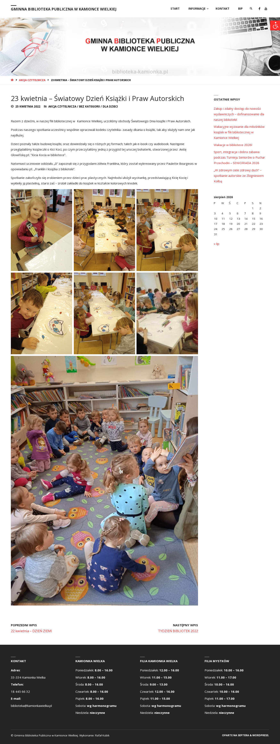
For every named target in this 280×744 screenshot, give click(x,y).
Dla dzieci (110, 106)
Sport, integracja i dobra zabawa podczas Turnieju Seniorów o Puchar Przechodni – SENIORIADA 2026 (239, 157)
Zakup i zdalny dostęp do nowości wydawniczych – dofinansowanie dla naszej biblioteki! (239, 114)
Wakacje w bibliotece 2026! (233, 145)
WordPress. (260, 735)
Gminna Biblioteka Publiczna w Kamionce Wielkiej (63, 9)
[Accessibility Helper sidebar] (275, 25)
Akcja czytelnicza (32, 80)
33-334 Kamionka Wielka (28, 677)
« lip (216, 244)
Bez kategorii (89, 106)
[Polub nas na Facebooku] (259, 8)
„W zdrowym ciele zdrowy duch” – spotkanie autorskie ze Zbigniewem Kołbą (239, 175)
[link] (251, 8)
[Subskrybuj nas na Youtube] (265, 8)
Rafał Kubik (102, 735)
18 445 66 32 (20, 691)
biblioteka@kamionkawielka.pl (31, 706)
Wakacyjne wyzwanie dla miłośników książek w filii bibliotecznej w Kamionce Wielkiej (239, 132)
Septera (243, 735)
